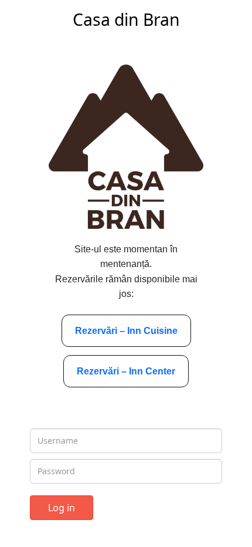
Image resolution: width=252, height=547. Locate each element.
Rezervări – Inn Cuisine (126, 331)
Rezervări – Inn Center (126, 371)
